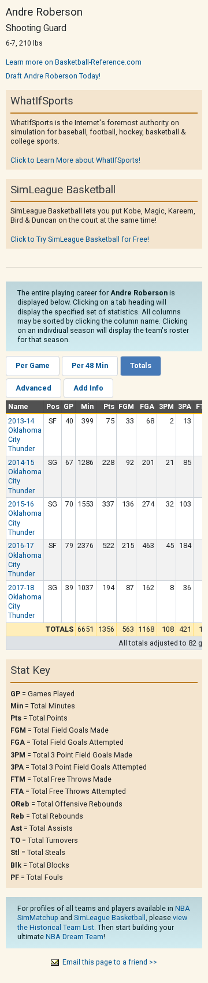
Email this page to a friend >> (109, 962)
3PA (184, 406)
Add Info (88, 388)
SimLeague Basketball (110, 917)
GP (68, 406)
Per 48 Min (90, 365)
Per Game (33, 365)
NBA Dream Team (74, 936)
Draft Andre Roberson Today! (53, 76)
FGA (147, 406)
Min (87, 406)
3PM (166, 406)
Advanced (33, 388)
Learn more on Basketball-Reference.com (74, 62)
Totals (140, 365)
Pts (108, 406)
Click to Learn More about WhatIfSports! (75, 160)
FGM (126, 406)
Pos (53, 406)
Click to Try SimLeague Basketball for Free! (79, 239)
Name (18, 406)
